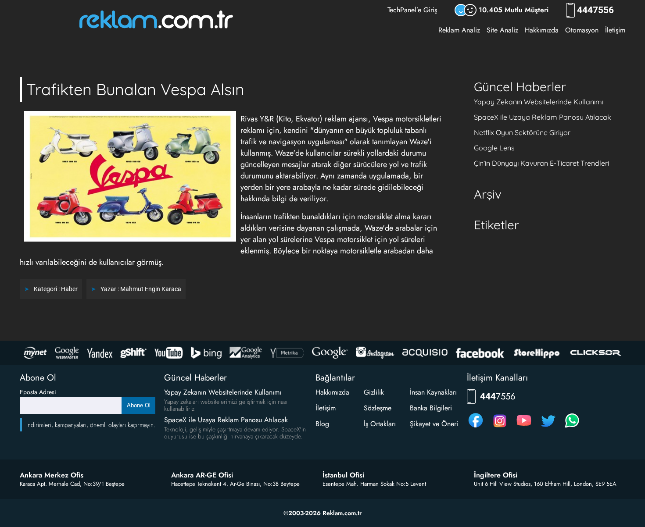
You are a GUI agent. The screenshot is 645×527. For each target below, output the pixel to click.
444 (595, 10)
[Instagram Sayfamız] (500, 427)
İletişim (615, 30)
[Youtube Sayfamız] (524, 427)
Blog (322, 424)
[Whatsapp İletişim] (572, 427)
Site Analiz (502, 30)
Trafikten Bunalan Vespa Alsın (135, 89)
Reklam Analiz (459, 30)
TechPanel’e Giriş (412, 10)
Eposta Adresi (38, 392)
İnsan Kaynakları (433, 392)
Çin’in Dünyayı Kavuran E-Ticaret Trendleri (541, 163)
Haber (69, 288)
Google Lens (494, 147)
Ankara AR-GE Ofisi (202, 475)
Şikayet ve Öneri (434, 424)
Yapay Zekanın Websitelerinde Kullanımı (538, 101)
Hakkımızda (542, 30)
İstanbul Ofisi (343, 475)
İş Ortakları (380, 424)
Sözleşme (377, 408)
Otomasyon (581, 30)
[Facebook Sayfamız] (475, 427)
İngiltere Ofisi (495, 475)
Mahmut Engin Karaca (150, 288)
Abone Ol (138, 405)
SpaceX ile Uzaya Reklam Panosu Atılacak (542, 117)
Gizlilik (374, 392)
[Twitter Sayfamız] (548, 427)
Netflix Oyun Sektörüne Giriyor (522, 132)
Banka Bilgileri (431, 408)
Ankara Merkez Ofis (51, 475)
